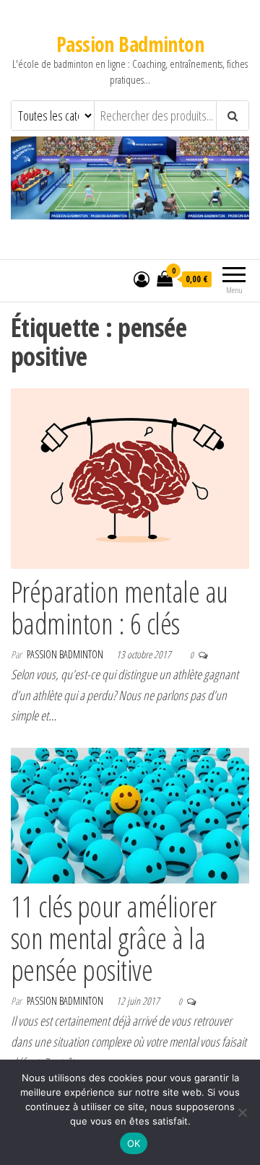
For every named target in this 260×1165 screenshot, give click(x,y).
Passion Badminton (130, 44)
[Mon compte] (142, 278)
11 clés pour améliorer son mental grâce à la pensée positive (114, 938)
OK (134, 1143)
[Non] (242, 1112)
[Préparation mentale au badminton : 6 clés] (130, 477)
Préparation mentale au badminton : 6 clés (119, 607)
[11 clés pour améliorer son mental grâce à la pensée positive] (130, 814)
